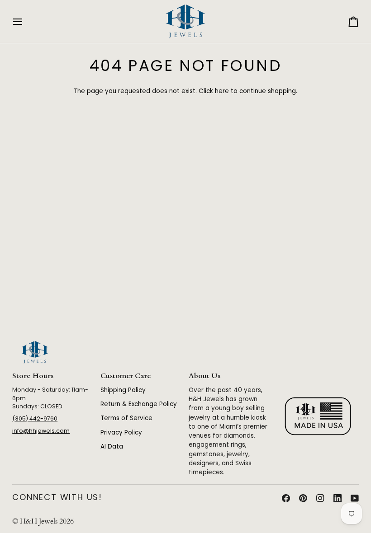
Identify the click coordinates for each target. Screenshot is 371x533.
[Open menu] (25, 21)
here (222, 91)
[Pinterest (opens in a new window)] (303, 498)
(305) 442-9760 (34, 418)
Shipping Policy (123, 390)
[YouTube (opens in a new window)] (355, 498)
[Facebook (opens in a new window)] (286, 498)
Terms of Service (126, 418)
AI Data (111, 446)
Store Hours (32, 376)
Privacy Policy (121, 432)
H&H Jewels (38, 521)
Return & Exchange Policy (138, 404)
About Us (204, 376)
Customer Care (125, 376)
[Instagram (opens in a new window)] (320, 498)
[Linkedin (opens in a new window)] (337, 498)
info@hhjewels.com (41, 431)
